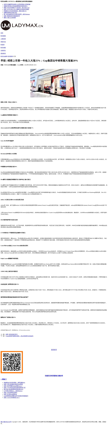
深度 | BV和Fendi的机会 (10, 394)
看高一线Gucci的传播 (10, 17)
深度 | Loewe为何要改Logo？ (12, 397)
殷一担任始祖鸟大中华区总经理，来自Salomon (17, 14)
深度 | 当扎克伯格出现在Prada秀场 (13, 384)
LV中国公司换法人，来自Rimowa (13, 391)
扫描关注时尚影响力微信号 (54, 376)
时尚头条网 (4, 56)
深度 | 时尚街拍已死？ (12, 334)
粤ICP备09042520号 (6, 421)
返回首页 (54, 350)
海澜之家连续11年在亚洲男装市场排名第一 (16, 6)
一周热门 (4, 379)
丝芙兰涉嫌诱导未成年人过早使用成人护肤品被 (17, 4)
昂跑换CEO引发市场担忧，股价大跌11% (15, 11)
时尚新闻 (3, 36)
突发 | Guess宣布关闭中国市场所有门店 (14, 387)
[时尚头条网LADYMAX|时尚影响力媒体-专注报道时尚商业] (24, 29)
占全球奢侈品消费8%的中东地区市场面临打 (16, 396)
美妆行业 (3, 41)
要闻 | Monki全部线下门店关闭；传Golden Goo (16, 7)
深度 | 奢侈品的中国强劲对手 (12, 16)
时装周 (2, 44)
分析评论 (3, 50)
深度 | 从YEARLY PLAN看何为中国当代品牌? (16, 9)
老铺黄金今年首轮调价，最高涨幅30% (14, 382)
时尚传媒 (3, 47)
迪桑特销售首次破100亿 (10, 12)
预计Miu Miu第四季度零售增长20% (13, 389)
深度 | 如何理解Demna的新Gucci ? (13, 386)
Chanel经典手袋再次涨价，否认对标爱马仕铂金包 (19, 336)
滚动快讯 (3, 53)
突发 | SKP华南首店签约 (10, 392)
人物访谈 (3, 38)
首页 (2, 33)
